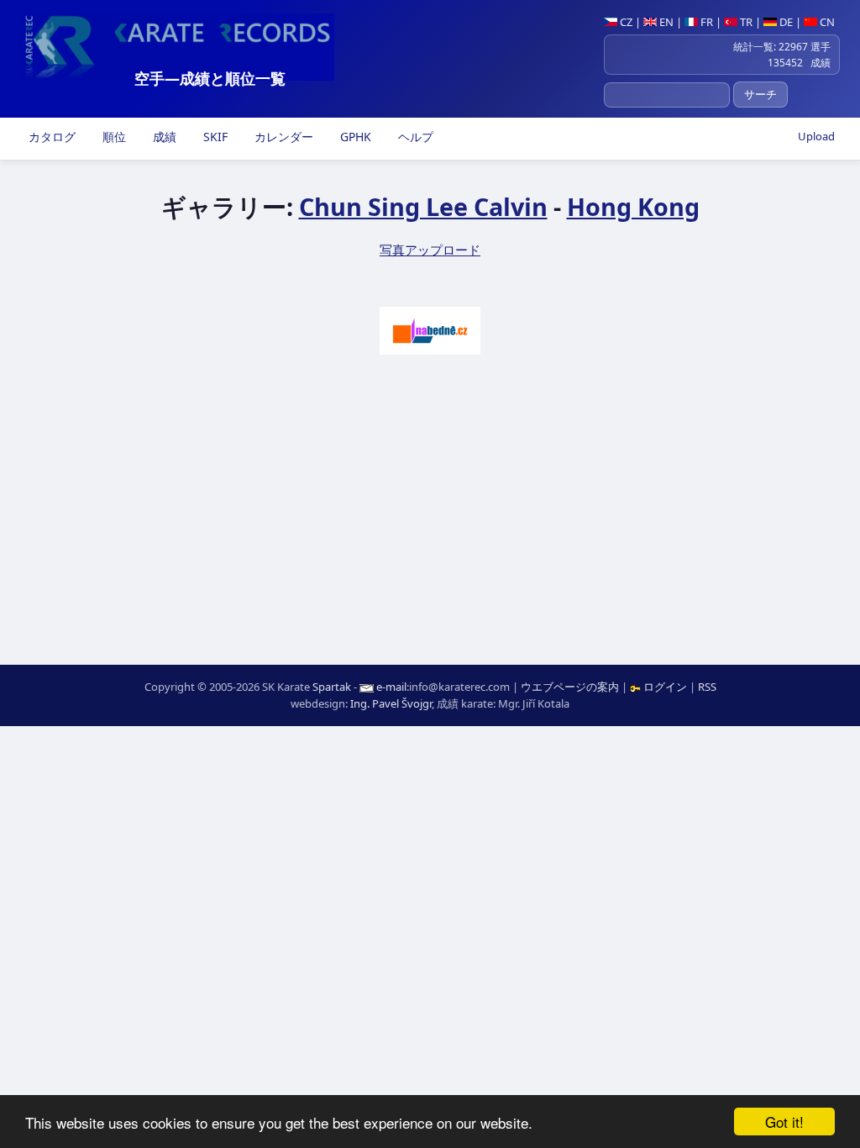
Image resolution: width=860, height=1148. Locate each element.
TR (744, 21)
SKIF (214, 137)
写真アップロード (430, 249)
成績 (162, 137)
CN (826, 21)
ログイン (665, 686)
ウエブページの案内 (570, 686)
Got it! (784, 1121)
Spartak (331, 686)
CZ (624, 21)
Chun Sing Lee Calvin (423, 206)
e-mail (391, 686)
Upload (816, 136)
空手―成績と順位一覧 (210, 78)
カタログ (50, 137)
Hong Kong (633, 206)
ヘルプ (414, 137)
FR (705, 21)
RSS (707, 686)
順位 (112, 137)
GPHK (354, 137)
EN (665, 21)
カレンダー (282, 137)
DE (785, 21)
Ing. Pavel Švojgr (391, 703)
